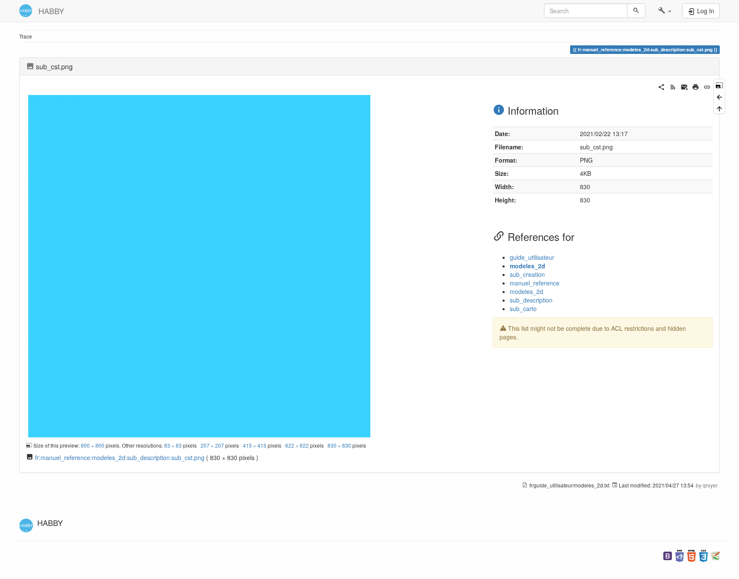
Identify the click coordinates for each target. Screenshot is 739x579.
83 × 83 (173, 445)
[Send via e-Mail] (684, 86)
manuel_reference (534, 283)
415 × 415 (254, 445)
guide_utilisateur (532, 257)
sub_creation (527, 274)
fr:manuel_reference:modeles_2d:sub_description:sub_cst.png (119, 457)
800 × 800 (92, 445)
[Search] (636, 10)
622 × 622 (297, 445)
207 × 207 (212, 445)
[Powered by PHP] (679, 554)
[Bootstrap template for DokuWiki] (667, 554)
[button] (665, 10)
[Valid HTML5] (691, 554)
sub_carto (523, 308)
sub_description (531, 300)
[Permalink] (707, 86)
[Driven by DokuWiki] (715, 554)
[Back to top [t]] (719, 108)
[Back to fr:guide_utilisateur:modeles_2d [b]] (719, 96)
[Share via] (661, 86)
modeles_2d (527, 265)
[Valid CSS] (703, 554)
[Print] (695, 86)
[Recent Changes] (673, 86)
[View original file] (199, 265)
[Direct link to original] (719, 84)
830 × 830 (339, 445)
